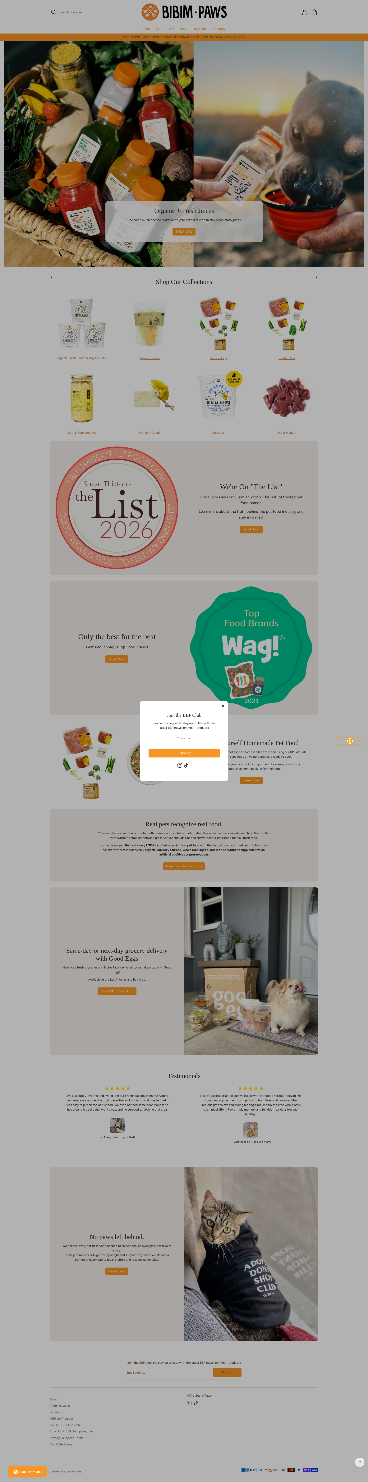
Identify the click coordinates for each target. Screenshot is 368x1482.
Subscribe (184, 753)
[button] (350, 741)
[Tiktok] (186, 765)
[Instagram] (179, 765)
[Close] (223, 706)
